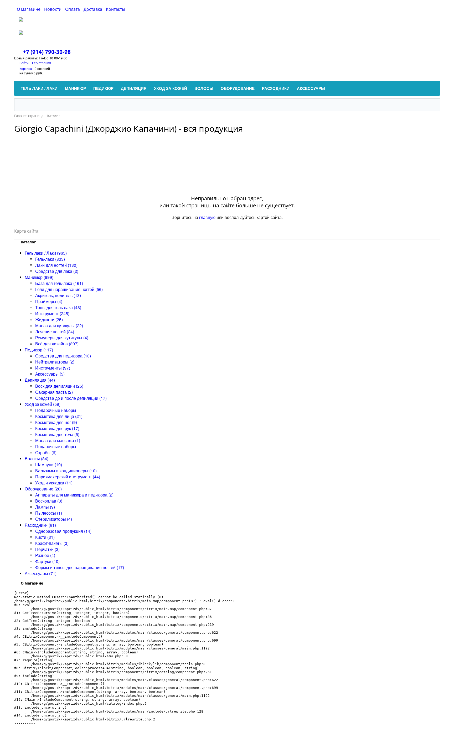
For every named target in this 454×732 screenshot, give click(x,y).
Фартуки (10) (47, 561)
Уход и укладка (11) (54, 483)
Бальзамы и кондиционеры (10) (66, 471)
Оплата (72, 9)
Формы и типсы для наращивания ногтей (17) (79, 567)
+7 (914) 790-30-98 (47, 51)
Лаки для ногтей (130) (56, 265)
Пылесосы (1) (48, 513)
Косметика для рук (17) (57, 428)
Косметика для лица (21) (58, 416)
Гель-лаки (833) (50, 259)
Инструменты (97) (52, 368)
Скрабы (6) (45, 452)
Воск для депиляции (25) (59, 386)
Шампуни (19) (48, 465)
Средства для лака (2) (56, 271)
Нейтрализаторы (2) (54, 362)
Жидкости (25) (49, 319)
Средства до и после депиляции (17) (71, 398)
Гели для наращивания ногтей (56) (69, 289)
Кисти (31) (45, 537)
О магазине (28, 9)
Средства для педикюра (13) (63, 356)
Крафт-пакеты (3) (52, 543)
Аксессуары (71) (40, 573)
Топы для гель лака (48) (58, 307)
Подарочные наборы (55, 410)
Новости (52, 9)
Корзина (25, 68)
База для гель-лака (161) (59, 283)
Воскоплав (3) (48, 501)
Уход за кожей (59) (42, 404)
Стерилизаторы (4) (53, 519)
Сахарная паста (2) (54, 392)
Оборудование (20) (43, 489)
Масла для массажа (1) (57, 440)
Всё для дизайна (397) (57, 344)
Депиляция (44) (40, 380)
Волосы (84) (36, 458)
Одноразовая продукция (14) (63, 531)
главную (207, 217)
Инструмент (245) (52, 313)
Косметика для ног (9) (56, 422)
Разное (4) (45, 555)
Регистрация (41, 62)
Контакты (115, 9)
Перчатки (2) (47, 549)
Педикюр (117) (39, 350)
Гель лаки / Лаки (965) (46, 253)
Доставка (93, 9)
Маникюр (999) (39, 277)
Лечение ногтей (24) (54, 332)
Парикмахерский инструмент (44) (67, 477)
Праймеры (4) (48, 301)
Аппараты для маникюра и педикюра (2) (74, 495)
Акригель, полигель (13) (58, 295)
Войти (24, 62)
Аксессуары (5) (50, 374)
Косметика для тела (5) (57, 434)
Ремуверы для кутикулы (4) (61, 338)
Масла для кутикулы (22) (59, 326)
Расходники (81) (40, 525)
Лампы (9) (45, 507)
